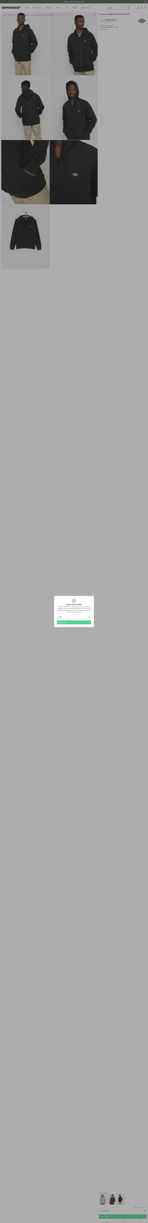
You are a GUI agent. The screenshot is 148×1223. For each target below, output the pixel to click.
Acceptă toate (62, 622)
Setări (60, 617)
